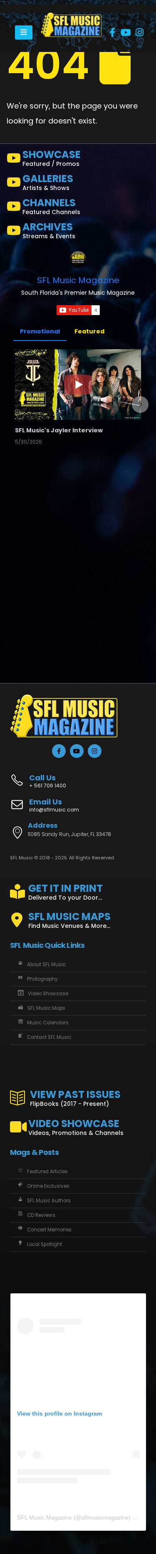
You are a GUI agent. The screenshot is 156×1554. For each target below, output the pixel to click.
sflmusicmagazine (105, 1517)
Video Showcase (48, 993)
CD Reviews (41, 1215)
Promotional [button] (40, 331)
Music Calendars (48, 1022)
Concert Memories (49, 1229)
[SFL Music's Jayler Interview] (78, 384)
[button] (15, 404)
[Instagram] (140, 32)
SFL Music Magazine (78, 280)
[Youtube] (126, 32)
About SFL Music (46, 964)
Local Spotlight (44, 1244)
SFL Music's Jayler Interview (59, 430)
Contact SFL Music (49, 1037)
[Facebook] (112, 32)
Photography (42, 979)
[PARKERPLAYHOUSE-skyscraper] (48, 580)
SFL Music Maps (46, 1008)
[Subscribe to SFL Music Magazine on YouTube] (78, 310)
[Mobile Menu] (23, 32)
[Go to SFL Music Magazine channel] (78, 259)
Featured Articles (47, 1171)
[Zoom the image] (71, 17)
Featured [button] (89, 331)
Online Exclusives (48, 1186)
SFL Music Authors (49, 1200)
